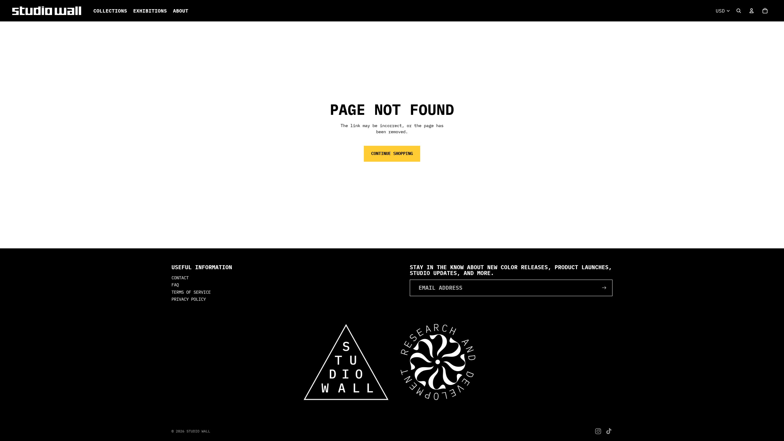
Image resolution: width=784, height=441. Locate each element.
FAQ (175, 285)
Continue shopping (392, 153)
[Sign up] (604, 287)
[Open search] (738, 10)
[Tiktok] (608, 431)
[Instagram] (598, 431)
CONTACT (180, 278)
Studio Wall (198, 431)
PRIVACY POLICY (189, 299)
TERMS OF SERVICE (191, 292)
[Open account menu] (751, 10)
